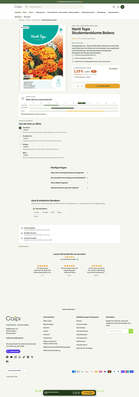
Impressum (47, 338)
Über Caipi (27, 17)
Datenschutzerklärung (51, 350)
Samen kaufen (81, 324)
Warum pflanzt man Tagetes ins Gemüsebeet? (68, 178)
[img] (69, 257)
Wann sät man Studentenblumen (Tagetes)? (67, 173)
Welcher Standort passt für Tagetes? (65, 188)
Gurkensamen (81, 338)
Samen (31, 12)
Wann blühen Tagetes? (59, 183)
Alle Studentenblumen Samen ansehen (33, 114)
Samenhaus (80, 328)
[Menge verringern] (73, 86)
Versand (46, 335)
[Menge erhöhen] (81, 86)
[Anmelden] (118, 7)
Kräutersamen (81, 345)
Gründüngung (101, 12)
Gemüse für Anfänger (84, 348)
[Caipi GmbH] (18, 6)
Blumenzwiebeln (74, 12)
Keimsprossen (40, 12)
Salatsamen (80, 341)
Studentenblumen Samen (49, 20)
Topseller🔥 (18, 12)
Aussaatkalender (113, 12)
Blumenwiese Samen (88, 12)
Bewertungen (48, 324)
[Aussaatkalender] (114, 7)
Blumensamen (36, 20)
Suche (45, 331)
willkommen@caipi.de (14, 338)
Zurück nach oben (68, 309)
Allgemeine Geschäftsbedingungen (56, 347)
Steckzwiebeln (63, 12)
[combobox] (54, 7)
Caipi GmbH (13, 376)
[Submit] (27, 7)
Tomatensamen (82, 331)
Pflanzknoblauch (52, 12)
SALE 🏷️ (25, 12)
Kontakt (46, 328)
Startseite (22, 20)
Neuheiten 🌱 (19, 17)
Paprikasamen (81, 335)
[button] (122, 7)
